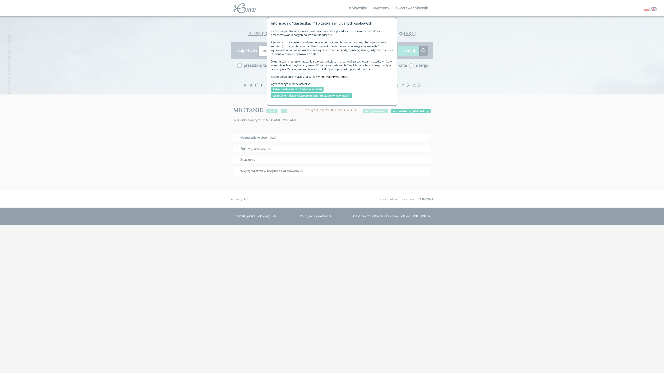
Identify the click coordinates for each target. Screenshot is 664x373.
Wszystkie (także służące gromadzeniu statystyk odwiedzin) (311, 95)
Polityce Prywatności (333, 77)
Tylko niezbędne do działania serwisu (297, 89)
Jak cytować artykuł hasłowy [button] (411, 111)
